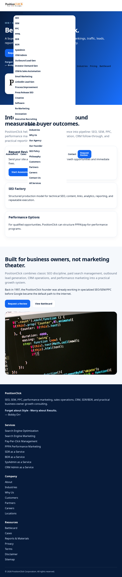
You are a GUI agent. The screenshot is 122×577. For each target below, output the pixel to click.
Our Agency (35, 140)
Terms (8, 549)
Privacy (9, 543)
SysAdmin (20, 50)
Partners (33, 167)
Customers (34, 161)
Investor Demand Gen (26, 65)
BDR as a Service (15, 457)
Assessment (12, 154)
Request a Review (17, 303)
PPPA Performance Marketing (23, 446)
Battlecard (105, 66)
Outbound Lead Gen (25, 60)
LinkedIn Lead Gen (24, 81)
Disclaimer (11, 554)
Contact (72, 154)
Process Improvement (26, 87)
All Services (35, 183)
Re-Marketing (22, 108)
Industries (82, 66)
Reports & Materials (17, 538)
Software (19, 103)
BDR (17, 44)
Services (18, 12)
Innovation (21, 113)
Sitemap (10, 559)
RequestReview (84, 154)
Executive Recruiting (26, 119)
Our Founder (35, 145)
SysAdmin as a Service (18, 462)
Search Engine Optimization (21, 431)
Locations (11, 513)
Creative (19, 97)
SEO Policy (34, 151)
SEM (17, 23)
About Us (33, 124)
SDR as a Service (14, 451)
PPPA (17, 34)
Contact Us (35, 177)
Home (9, 66)
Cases (23, 154)
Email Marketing (23, 76)
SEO (17, 17)
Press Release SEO (24, 92)
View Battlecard (43, 303)
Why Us (33, 135)
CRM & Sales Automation (28, 71)
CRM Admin (21, 55)
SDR (17, 39)
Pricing (93, 66)
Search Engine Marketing (20, 436)
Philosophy (35, 156)
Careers (33, 172)
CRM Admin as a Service (19, 467)
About (8, 482)
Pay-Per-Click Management (21, 441)
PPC (17, 28)
